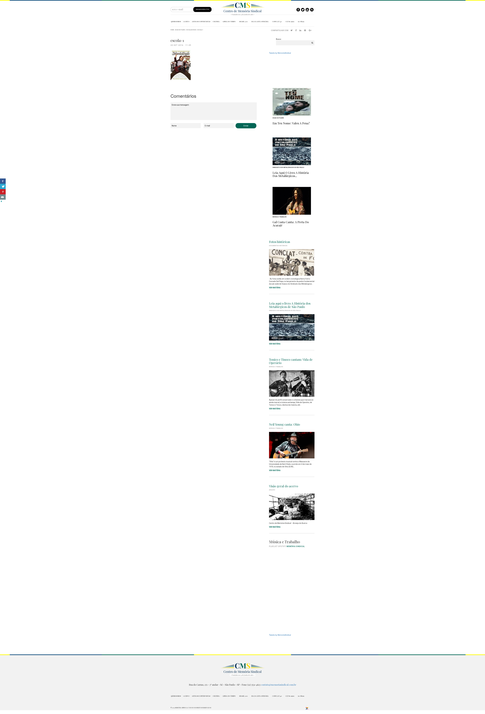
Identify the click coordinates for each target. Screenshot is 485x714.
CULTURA (216, 21)
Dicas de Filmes (180, 30)
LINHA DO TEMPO (229, 21)
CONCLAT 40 (277, 21)
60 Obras (301, 21)
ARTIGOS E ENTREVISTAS (201, 21)
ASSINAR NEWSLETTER (202, 9)
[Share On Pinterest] (3, 191)
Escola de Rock (191, 30)
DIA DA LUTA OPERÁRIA (260, 21)
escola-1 (200, 30)
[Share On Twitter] (3, 186)
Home (172, 30)
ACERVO (186, 21)
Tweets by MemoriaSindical (280, 53)
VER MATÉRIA (274, 288)
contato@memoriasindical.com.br (278, 684)
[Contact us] (3, 197)
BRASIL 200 (243, 21)
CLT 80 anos (289, 21)
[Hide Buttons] (1, 201)
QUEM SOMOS (176, 21)
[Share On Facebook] (3, 181)
